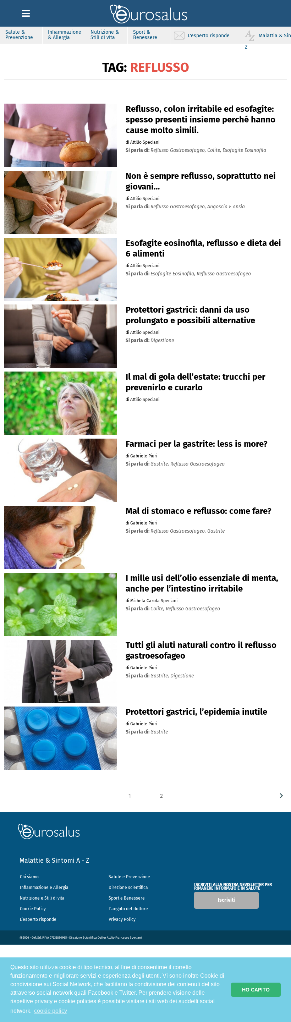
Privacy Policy (122, 919)
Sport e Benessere (127, 898)
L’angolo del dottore (128, 908)
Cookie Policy (33, 908)
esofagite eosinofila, (173, 274)
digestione (162, 340)
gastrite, (160, 464)
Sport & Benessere (145, 34)
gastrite (216, 531)
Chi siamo (29, 876)
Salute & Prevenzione (19, 34)
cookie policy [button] (50, 1011)
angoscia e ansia (226, 207)
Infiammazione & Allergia (64, 34)
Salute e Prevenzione (129, 876)
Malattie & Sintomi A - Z (54, 860)
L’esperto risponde (38, 919)
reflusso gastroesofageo (224, 274)
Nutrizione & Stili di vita (104, 34)
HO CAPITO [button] (256, 990)
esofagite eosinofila (244, 150)
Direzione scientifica (128, 887)
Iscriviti (226, 900)
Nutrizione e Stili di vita (42, 898)
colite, (215, 150)
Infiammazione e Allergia (44, 887)
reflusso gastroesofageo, (178, 150)
